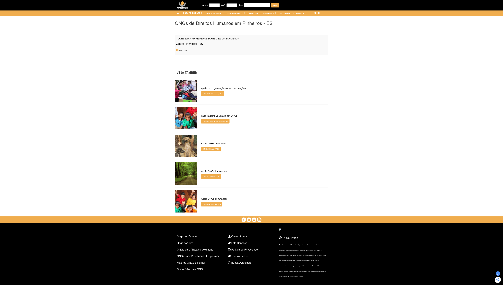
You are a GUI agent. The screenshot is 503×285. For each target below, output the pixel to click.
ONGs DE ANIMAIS (211, 149)
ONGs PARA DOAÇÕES (213, 93)
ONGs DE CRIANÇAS (212, 204)
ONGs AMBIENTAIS (211, 176)
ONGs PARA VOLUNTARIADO (215, 121)
